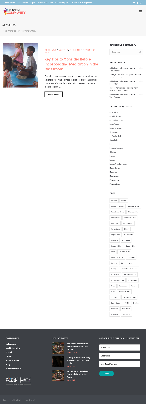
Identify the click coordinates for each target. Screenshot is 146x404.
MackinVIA (113, 172)
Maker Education (129, 274)
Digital (112, 144)
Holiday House (124, 252)
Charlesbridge (133, 212)
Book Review (114, 124)
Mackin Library (115, 168)
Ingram (114, 263)
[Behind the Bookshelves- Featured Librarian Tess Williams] (58, 348)
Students (114, 309)
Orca (113, 286)
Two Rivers (126, 309)
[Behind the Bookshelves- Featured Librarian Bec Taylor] (58, 375)
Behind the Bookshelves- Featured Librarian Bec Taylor (126, 82)
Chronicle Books (130, 217)
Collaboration (128, 223)
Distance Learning (116, 148)
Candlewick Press (117, 212)
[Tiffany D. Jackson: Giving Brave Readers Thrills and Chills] (58, 361)
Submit (107, 373)
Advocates (113, 112)
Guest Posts (128, 235)
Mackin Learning (13, 348)
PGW (112, 291)
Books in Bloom (116, 128)
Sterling (135, 303)
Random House (124, 291)
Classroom (63, 49)
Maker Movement (117, 280)
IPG (122, 263)
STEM (127, 303)
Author (123, 200)
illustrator (131, 257)
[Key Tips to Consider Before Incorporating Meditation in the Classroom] (20, 65)
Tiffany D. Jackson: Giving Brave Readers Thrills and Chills (125, 76)
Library (112, 160)
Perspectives (114, 180)
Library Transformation (118, 164)
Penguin (134, 286)
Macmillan (115, 274)
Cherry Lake (115, 217)
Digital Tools (115, 235)
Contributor (114, 140)
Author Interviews (116, 120)
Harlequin (126, 240)
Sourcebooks (115, 303)
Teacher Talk (74, 49)
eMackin (113, 152)
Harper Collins (116, 246)
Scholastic (115, 297)
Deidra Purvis (50, 49)
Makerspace (114, 176)
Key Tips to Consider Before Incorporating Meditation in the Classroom (71, 64)
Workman (114, 314)
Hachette (114, 240)
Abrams (114, 200)
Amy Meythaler (115, 116)
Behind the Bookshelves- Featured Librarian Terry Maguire (126, 95)
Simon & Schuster (129, 297)
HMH (113, 252)
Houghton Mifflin (117, 257)
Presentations (115, 184)
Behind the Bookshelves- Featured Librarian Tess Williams (126, 69)
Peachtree (123, 286)
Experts (112, 156)
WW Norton (126, 314)
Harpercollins (130, 246)
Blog (8, 364)
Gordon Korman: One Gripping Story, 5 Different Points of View (124, 89)
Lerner (130, 263)
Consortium (115, 229)
